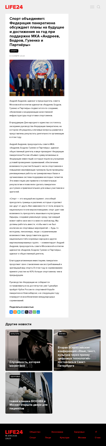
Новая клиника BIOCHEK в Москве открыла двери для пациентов (28, 405)
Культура (15, 334)
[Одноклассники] (15, 312)
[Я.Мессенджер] (19, 312)
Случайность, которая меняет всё (25, 363)
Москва (82, 437)
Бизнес (62, 334)
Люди (48, 437)
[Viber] (30, 312)
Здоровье (15, 377)
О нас (98, 437)
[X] (26, 312)
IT (96, 432)
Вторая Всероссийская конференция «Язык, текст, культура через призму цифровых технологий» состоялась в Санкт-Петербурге (77, 357)
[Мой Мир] (38, 312)
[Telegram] (22, 312)
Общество (35, 432)
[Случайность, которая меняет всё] (28, 350)
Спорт (33, 437)
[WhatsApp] (34, 312)
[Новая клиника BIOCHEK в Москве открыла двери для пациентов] (28, 393)
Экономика (57, 432)
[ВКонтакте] (11, 312)
